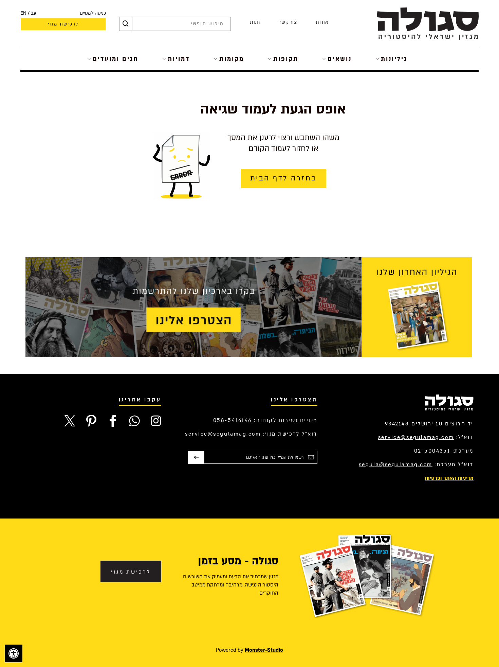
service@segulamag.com (416, 437)
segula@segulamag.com (395, 464)
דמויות (179, 59)
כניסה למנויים (93, 13)
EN (23, 13)
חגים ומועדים (115, 59)
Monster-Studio (264, 650)
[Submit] (125, 23)
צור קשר (288, 22)
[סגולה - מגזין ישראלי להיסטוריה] (428, 24)
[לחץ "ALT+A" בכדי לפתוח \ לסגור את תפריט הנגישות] (13, 653)
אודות (322, 22)
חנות (255, 22)
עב (33, 13)
